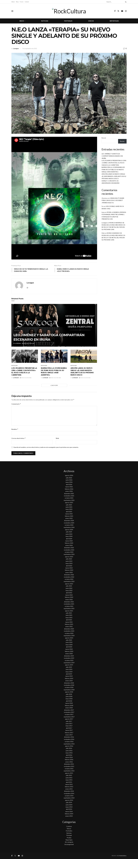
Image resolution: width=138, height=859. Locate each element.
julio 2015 (69, 775)
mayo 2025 (69, 509)
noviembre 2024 (69, 523)
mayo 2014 (69, 807)
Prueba (69, 837)
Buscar (104, 138)
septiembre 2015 (69, 771)
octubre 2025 (69, 498)
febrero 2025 (69, 516)
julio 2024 (69, 532)
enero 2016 (69, 762)
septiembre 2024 (69, 527)
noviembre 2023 (69, 550)
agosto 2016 (69, 746)
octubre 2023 (69, 552)
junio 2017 (69, 723)
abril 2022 (69, 593)
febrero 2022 (69, 597)
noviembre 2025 (69, 496)
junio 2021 (69, 615)
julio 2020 (69, 640)
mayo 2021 (69, 617)
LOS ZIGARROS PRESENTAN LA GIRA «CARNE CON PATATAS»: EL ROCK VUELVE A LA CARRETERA (114, 163)
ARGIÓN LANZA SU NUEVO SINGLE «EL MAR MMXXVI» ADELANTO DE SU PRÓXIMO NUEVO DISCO (114, 176)
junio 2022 (69, 588)
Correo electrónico (18, 438)
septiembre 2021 (69, 608)
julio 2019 (69, 667)
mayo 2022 (69, 590)
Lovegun (16, 48)
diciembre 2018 (69, 683)
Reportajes (114, 21)
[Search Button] (125, 2)
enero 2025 (69, 518)
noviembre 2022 (69, 577)
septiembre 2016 (69, 744)
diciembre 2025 (69, 493)
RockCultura (123, 855)
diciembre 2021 (69, 602)
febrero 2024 (69, 543)
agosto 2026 (69, 475)
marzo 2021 (69, 622)
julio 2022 (69, 586)
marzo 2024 (69, 541)
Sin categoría (69, 842)
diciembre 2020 (69, 629)
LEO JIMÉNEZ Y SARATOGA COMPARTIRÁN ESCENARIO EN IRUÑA (112, 156)
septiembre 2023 (69, 554)
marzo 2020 (69, 649)
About (13, 2)
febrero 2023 (69, 570)
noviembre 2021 (69, 604)
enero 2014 (69, 816)
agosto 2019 (69, 665)
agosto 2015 (69, 773)
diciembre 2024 (69, 520)
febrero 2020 (69, 651)
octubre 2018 (69, 687)
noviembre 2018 (69, 685)
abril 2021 (69, 620)
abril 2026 (69, 484)
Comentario (16, 404)
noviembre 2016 (69, 739)
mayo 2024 (69, 536)
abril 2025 (69, 511)
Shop (17, 2)
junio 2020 (69, 642)
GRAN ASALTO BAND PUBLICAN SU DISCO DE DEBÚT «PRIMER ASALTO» (113, 200)
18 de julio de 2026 (26, 377)
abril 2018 (69, 701)
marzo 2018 (69, 703)
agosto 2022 (69, 584)
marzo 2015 (69, 784)
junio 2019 (69, 669)
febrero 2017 (69, 732)
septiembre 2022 (69, 581)
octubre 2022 (69, 579)
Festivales (68, 21)
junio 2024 (69, 534)
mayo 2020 (69, 644)
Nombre (14, 429)
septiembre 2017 (69, 717)
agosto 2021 (69, 611)
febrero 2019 (69, 678)
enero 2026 (69, 491)
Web (57, 438)
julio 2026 (69, 478)
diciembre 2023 (69, 547)
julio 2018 (69, 694)
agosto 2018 (69, 692)
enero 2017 (69, 735)
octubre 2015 (69, 768)
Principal (69, 835)
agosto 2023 (69, 556)
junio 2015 (69, 777)
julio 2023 (69, 559)
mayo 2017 (69, 726)
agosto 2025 (69, 502)
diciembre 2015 (69, 764)
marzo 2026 (69, 487)
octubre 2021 (69, 606)
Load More (54, 385)
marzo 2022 (69, 595)
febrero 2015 (69, 786)
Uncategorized (69, 844)
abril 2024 (69, 538)
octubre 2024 (69, 525)
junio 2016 (69, 750)
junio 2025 (69, 507)
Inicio (21, 21)
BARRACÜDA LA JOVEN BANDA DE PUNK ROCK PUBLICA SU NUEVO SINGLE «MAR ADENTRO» (113, 169)
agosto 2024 (69, 529)
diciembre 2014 (69, 791)
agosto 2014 (69, 800)
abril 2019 (69, 674)
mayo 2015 (69, 780)
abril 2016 (69, 755)
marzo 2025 (69, 514)
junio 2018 (69, 696)
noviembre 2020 (69, 631)
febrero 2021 (69, 624)
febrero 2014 (69, 814)
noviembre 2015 (69, 766)
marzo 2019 (69, 676)
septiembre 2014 (69, 798)
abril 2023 (69, 566)
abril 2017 (69, 728)
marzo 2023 (69, 568)
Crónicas (69, 826)
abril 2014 (69, 809)
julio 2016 (69, 748)
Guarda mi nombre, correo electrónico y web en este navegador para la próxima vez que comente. (45, 447)
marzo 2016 (69, 757)
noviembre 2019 (69, 658)
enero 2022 (69, 599)
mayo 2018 (69, 698)
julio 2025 (69, 505)
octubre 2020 (69, 633)
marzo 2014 (69, 811)
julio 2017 (69, 721)
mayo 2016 (69, 753)
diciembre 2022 (69, 574)
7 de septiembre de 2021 (29, 48)
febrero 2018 (69, 705)
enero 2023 (69, 572)
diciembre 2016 (69, 737)
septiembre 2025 (69, 500)
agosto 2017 (69, 719)
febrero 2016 (69, 759)
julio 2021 (69, 613)
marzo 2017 (69, 730)
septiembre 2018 (69, 690)
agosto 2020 (69, 638)
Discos (91, 21)
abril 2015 (69, 782)
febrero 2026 (69, 489)
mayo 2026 (69, 482)
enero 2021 (69, 626)
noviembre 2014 (69, 793)
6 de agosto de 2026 (28, 343)
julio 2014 (69, 802)
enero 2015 (69, 789)
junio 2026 (69, 480)
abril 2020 (69, 647)
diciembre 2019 (69, 656)
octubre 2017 (69, 714)
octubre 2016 (69, 741)
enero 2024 (69, 545)
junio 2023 (69, 561)
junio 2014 (69, 805)
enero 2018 (69, 708)
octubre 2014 (69, 795)
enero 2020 (69, 653)
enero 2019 (69, 680)
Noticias (44, 21)
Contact (27, 2)
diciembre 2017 (69, 710)
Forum (21, 2)
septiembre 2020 (69, 635)
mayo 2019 (69, 672)
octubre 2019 (69, 660)
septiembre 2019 (69, 662)
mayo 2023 (69, 563)
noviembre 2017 (69, 712)
